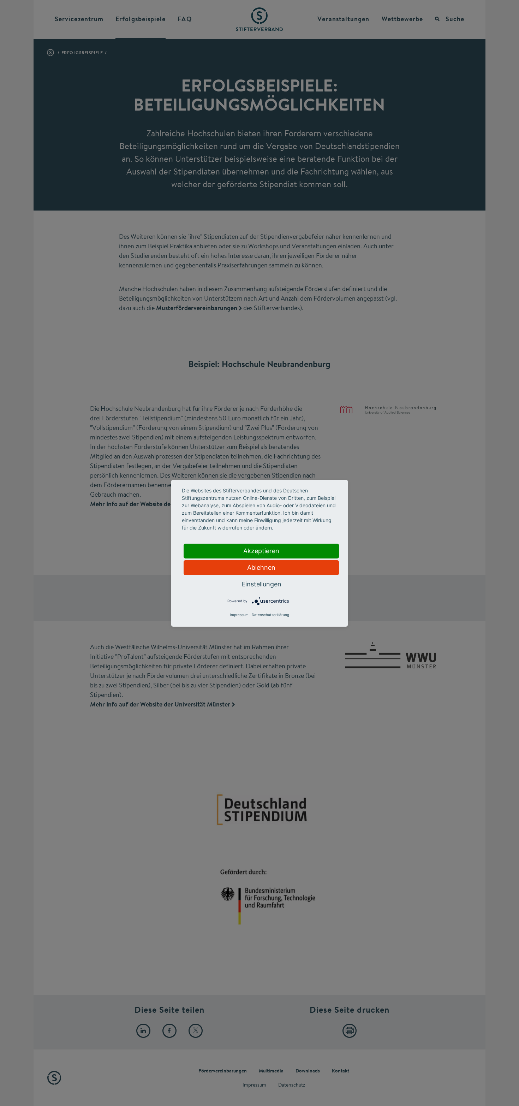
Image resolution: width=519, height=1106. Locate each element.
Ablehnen (261, 567)
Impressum (239, 615)
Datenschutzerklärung (270, 615)
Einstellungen (261, 584)
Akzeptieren (261, 551)
